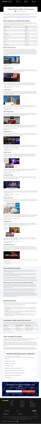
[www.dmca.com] (18, 411)
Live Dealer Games (22, 402)
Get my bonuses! (28, 391)
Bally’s (11, 402)
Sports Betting (34, 1)
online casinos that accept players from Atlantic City (19, 16)
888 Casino (12, 401)
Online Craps (22, 401)
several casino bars (25, 125)
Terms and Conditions (32, 405)
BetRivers (12, 405)
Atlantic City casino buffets (7, 290)
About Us (31, 401)
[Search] (38, 1)
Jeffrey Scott (19, 11)
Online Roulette (22, 406)
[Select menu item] (14, 1)
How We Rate (32, 402)
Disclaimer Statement (32, 406)
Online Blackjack (22, 405)
